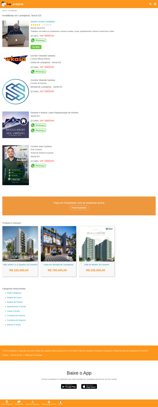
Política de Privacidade (33, 355)
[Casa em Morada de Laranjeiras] (58, 261)
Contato (5, 355)
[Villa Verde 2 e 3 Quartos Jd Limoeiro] (20, 261)
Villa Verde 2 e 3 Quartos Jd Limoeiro (20, 264)
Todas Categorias (14, 293)
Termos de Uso (16, 355)
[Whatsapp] (92, 40)
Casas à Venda (13, 311)
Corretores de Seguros (16, 320)
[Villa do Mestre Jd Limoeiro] (97, 261)
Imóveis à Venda (14, 325)
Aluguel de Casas (14, 298)
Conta (60, 404)
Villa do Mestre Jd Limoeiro (96, 264)
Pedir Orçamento (79, 208)
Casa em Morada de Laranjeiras (58, 264)
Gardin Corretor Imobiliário (43, 21)
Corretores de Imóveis (16, 316)
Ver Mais (36, 47)
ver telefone (47, 35)
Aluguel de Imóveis (15, 302)
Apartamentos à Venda (16, 307)
